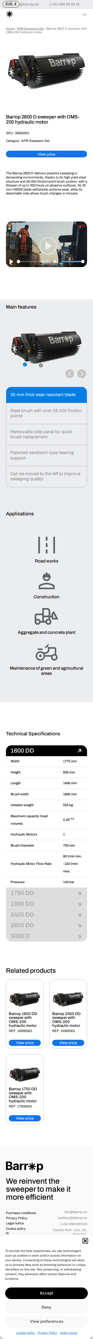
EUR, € (11, 4)
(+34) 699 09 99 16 (64, 4)
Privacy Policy (47, 1333)
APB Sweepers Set (30, 28)
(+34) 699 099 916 (73, 1224)
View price (46, 154)
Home (10, 28)
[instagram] (8, 1234)
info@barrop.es (26, 4)
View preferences (46, 1321)
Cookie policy (25, 1333)
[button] (85, 1240)
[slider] (28, 261)
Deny (46, 1307)
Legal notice (68, 1333)
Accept (46, 1293)
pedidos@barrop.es (72, 1218)
